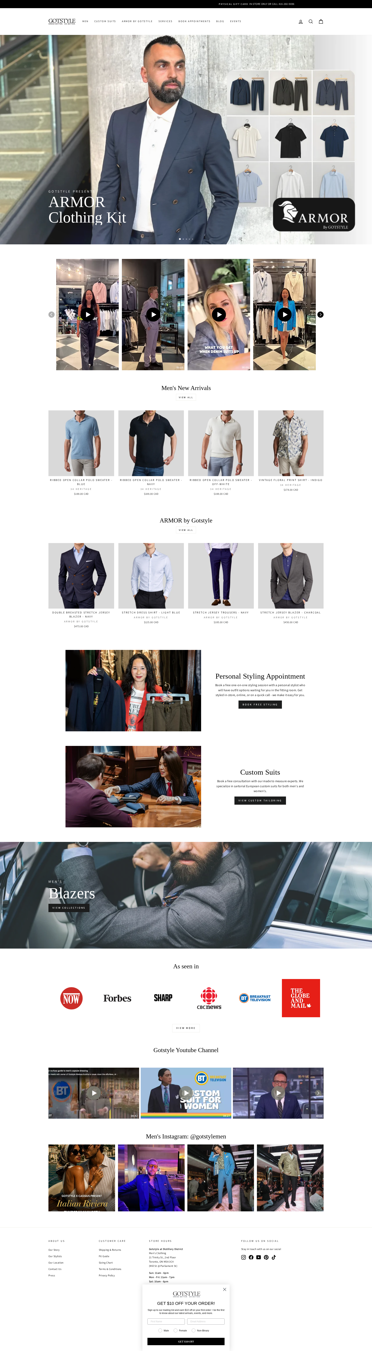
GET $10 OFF (186, 1341)
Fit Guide (104, 1256)
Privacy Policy (107, 1275)
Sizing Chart (106, 1262)
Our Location (56, 1262)
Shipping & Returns (110, 1250)
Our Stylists (55, 1256)
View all (186, 397)
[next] (320, 314)
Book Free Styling (260, 704)
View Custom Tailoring (260, 800)
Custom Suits (105, 21)
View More (186, 1028)
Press (51, 1275)
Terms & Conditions (110, 1269)
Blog (220, 21)
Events (235, 21)
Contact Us (54, 1269)
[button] (87, 314)
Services (165, 21)
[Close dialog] (224, 1289)
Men (85, 21)
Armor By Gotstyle (137, 21)
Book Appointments (194, 21)
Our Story (54, 1250)
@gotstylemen (208, 1136)
